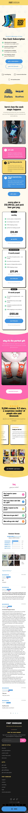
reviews (3, 782)
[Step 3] (15, 142)
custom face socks (6, 755)
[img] (5, 574)
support (3, 779)
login (3, 789)
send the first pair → (14, 391)
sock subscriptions (6, 750)
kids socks (4, 758)
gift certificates (5, 770)
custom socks (5, 753)
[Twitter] (17, 799)
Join (23, 740)
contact (3, 787)
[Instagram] (11, 799)
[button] (8, 541)
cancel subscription (6, 792)
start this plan (14, 278)
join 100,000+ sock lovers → (14, 468)
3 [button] (15, 713)
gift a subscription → (14, 61)
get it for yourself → (14, 66)
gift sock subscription (7, 772)
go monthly (14, 239)
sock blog (4, 784)
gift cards (4, 765)
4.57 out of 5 (18, 536)
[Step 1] (12, 142)
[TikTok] (14, 799)
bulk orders (4, 767)
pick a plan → (14, 194)
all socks (4, 748)
